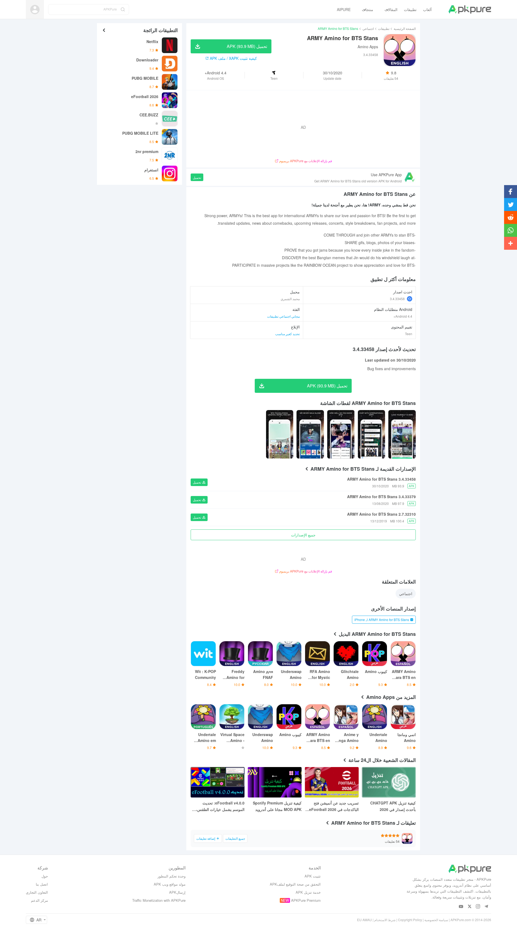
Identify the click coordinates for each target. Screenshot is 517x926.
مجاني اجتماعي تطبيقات (283, 316)
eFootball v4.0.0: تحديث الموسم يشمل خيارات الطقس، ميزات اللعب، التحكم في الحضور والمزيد (218, 806)
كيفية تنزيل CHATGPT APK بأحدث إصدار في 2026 (393, 806)
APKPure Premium (306, 900)
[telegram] (486, 906)
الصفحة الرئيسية (405, 28)
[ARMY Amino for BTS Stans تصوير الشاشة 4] (280, 434)
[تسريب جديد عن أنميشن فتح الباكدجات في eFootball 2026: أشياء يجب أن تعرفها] (332, 782)
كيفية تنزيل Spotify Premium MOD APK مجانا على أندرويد (277, 806)
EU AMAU (364, 919)
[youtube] (461, 906)
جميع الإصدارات (303, 534)
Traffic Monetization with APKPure (159, 900)
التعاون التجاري (37, 892)
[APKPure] (469, 9)
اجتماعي (368, 28)
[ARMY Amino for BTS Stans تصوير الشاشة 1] (371, 434)
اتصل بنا (42, 884)
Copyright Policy (410, 919)
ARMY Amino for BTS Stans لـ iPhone (381, 619)
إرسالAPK (177, 892)
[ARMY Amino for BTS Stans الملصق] (402, 434)
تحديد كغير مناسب (287, 333)
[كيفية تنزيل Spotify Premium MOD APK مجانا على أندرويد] (275, 782)
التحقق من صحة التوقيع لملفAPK (295, 884)
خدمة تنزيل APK (308, 892)
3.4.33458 (397, 298)
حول (44, 876)
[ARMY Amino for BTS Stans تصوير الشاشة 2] (341, 434)
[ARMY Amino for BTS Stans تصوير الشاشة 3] (310, 434)
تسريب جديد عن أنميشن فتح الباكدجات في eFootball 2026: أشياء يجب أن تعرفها (333, 806)
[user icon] (35, 9)
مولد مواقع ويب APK (170, 884)
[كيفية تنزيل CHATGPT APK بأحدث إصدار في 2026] (389, 782)
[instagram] (477, 906)
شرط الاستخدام (385, 919)
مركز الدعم (39, 900)
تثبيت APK (313, 876)
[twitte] (469, 906)
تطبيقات (383, 28)
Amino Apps (368, 46)
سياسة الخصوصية (436, 919)
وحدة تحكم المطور (172, 876)
